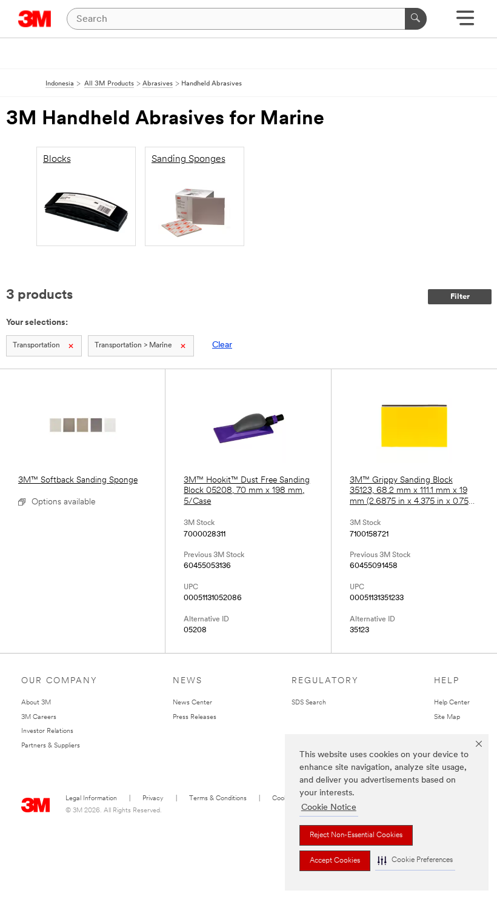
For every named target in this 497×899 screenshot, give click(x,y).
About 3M (36, 703)
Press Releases (194, 717)
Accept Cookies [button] (335, 860)
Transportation (36, 345)
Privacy (153, 798)
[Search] (416, 19)
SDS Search (309, 703)
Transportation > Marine (133, 345)
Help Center (452, 703)
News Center (192, 703)
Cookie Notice (328, 807)
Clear (222, 345)
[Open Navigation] (465, 22)
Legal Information (91, 798)
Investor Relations (47, 731)
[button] (415, 861)
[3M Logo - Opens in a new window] (35, 19)
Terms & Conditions (218, 798)
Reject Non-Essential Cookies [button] (356, 835)
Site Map (447, 717)
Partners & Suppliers (50, 746)
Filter (460, 297)
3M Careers (38, 717)
